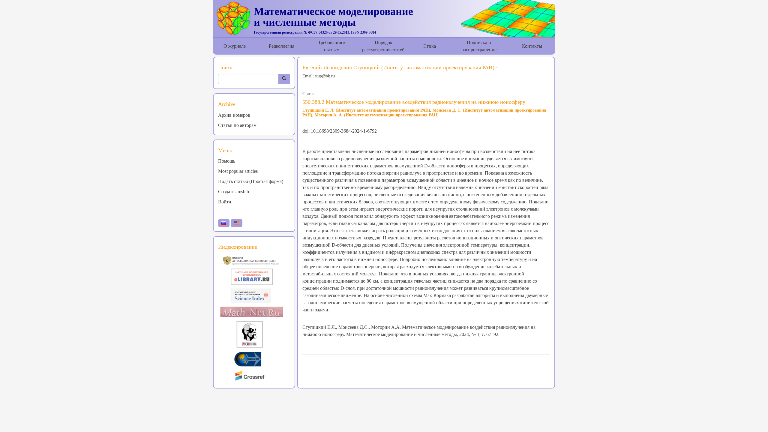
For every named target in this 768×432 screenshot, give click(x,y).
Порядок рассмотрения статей (383, 46)
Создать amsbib (233, 191)
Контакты (532, 46)
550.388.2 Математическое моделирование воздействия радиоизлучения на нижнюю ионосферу (413, 102)
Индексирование (237, 247)
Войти (224, 201)
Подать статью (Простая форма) (250, 181)
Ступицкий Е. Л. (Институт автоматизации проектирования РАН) (366, 110)
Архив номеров (234, 115)
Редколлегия (281, 46)
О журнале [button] (235, 46)
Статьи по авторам (237, 125)
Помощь (226, 161)
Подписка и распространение (478, 46)
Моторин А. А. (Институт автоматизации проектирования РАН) (377, 115)
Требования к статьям (332, 46)
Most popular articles (238, 171)
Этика (429, 46)
